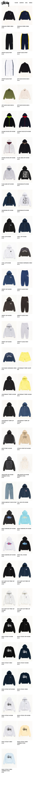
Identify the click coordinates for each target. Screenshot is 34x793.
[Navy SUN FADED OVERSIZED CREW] (9, 357)
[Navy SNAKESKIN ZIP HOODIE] (9, 199)
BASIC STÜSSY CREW (7, 662)
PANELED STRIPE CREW (7, 26)
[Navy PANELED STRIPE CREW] (24, 15)
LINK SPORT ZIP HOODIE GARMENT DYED (7, 475)
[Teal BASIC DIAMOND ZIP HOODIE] (24, 517)
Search (22, 2)
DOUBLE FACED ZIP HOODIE (8, 131)
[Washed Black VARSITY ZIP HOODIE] (9, 304)
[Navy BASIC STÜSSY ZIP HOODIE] (9, 678)
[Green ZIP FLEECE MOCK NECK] (9, 94)
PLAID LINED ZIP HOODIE (23, 157)
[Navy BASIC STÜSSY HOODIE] (24, 651)
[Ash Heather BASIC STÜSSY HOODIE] (9, 704)
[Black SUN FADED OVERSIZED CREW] (24, 251)
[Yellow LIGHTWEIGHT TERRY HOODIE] (24, 383)
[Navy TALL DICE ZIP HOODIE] (24, 491)
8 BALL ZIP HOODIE (6, 236)
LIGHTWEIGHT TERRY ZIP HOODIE (8, 421)
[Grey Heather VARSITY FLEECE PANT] (24, 330)
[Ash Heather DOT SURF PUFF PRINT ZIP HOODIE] (9, 597)
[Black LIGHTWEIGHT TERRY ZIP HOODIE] (9, 409)
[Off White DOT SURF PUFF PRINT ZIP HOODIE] (24, 597)
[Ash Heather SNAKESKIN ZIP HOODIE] (24, 199)
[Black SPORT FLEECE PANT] (9, 41)
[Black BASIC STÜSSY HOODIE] (9, 625)
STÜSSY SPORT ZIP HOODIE (24, 448)
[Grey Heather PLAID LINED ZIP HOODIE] (9, 173)
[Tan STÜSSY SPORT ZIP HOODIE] (24, 437)
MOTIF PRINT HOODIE (7, 448)
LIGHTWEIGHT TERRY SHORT (24, 368)
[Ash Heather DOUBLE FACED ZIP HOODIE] (9, 146)
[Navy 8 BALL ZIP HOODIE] (24, 225)
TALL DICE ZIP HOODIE (22, 502)
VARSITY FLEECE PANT (22, 289)
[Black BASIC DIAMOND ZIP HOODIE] (9, 517)
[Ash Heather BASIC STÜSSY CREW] (9, 730)
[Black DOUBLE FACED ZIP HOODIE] (9, 120)
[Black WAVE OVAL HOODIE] (24, 543)
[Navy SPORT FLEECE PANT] (24, 41)
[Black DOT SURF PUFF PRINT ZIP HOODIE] (9, 570)
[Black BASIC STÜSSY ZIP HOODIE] (24, 625)
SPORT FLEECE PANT (7, 52)
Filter (16, 2)
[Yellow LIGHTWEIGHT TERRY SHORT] (24, 357)
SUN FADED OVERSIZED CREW (24, 263)
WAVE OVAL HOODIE (22, 554)
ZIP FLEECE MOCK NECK (23, 79)
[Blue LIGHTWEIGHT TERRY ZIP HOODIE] (24, 409)
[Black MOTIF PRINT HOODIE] (9, 437)
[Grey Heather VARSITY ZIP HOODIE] (9, 330)
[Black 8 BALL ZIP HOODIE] (9, 225)
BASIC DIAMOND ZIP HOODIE (9, 528)
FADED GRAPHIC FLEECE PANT (9, 502)
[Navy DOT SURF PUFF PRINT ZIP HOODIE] (24, 570)
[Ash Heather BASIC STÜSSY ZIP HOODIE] (24, 704)
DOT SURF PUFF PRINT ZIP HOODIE (8, 582)
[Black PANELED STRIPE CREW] (9, 15)
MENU (30, 2)
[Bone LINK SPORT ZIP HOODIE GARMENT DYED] (24, 463)
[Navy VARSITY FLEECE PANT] (24, 278)
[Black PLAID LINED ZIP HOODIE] (24, 146)
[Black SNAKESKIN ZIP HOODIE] (24, 173)
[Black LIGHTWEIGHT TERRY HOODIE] (9, 383)
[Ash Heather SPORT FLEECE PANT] (9, 67)
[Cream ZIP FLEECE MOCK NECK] (24, 94)
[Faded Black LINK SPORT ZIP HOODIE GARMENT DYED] (9, 463)
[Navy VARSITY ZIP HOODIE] (9, 278)
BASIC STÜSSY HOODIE (7, 636)
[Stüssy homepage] (5, 4)
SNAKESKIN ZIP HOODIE (23, 184)
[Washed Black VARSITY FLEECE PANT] (24, 304)
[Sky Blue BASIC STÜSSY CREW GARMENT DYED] (9, 758)
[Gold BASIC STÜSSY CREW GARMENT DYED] (24, 730)
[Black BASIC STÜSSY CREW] (9, 651)
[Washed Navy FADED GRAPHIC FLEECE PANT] (9, 491)
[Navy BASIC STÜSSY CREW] (24, 678)
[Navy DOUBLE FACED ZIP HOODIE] (24, 120)
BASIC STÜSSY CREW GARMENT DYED (22, 742)
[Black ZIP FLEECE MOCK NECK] (24, 67)
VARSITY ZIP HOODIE (7, 289)
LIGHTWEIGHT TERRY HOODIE (9, 394)
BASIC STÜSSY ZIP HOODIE (23, 636)
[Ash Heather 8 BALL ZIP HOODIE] (9, 251)
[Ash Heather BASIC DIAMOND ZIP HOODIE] (9, 543)
